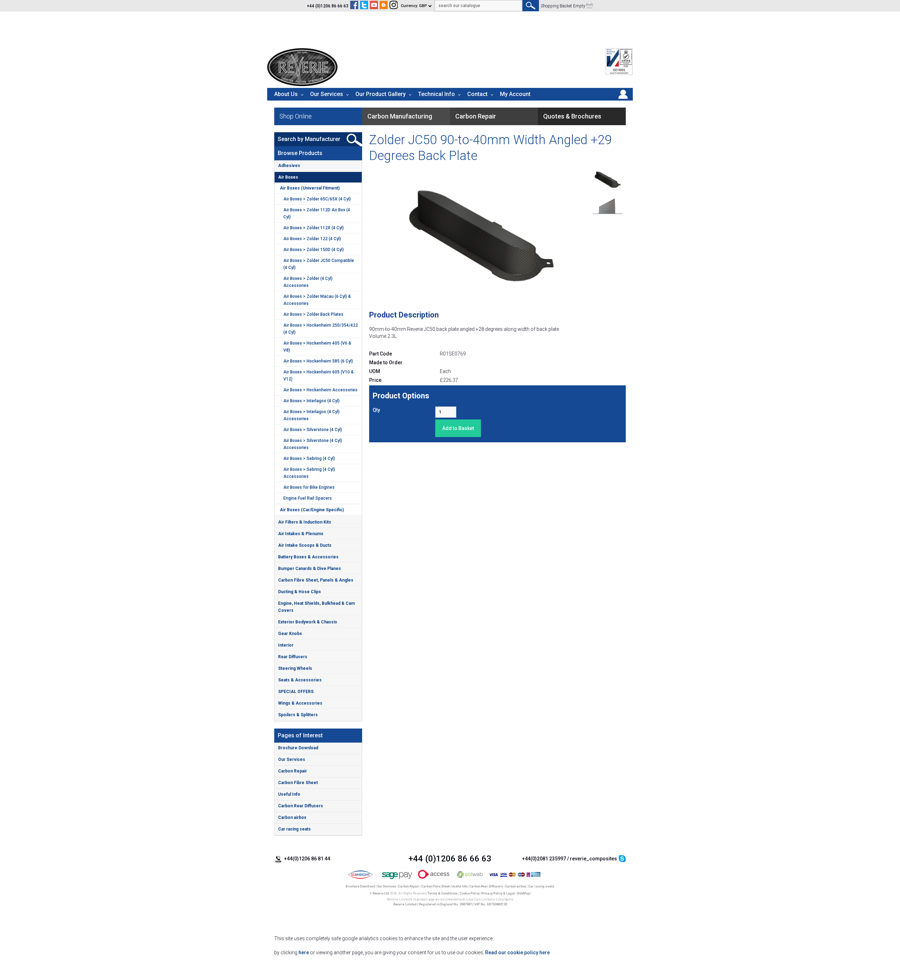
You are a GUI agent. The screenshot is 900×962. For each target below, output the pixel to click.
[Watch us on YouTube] (374, 6)
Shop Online (295, 116)
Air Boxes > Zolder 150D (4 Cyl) (313, 249)
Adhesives (289, 165)
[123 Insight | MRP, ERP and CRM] (360, 879)
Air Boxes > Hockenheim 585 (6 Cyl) (318, 361)
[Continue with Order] (589, 6)
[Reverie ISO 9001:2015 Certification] (619, 73)
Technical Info (436, 94)
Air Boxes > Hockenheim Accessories (320, 389)
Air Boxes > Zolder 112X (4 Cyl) (313, 227)
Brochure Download (298, 747)
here (303, 952)
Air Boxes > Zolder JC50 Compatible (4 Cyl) (318, 264)
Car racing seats (294, 829)
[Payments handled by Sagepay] (397, 879)
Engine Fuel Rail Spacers (307, 498)
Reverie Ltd (381, 893)
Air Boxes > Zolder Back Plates (313, 314)
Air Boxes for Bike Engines (309, 487)
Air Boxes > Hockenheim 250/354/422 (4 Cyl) (320, 329)
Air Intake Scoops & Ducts (305, 545)
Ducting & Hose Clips (299, 591)
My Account (515, 94)
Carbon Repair (292, 771)
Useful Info (289, 794)
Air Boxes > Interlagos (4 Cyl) (311, 400)
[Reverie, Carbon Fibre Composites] (302, 84)
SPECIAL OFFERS (296, 691)
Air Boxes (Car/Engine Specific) (312, 509)
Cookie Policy (469, 893)
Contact (477, 94)
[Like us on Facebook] (354, 6)
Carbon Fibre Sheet (298, 782)
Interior (286, 645)
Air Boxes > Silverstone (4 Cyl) (312, 429)
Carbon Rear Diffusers (300, 805)
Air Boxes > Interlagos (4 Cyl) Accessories (311, 415)
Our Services (326, 94)
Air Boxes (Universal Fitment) (310, 188)
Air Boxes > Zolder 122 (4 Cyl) (312, 238)
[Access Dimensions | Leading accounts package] (433, 879)
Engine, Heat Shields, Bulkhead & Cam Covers (316, 607)
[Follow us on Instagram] (394, 6)
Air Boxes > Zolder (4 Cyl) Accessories (308, 282)
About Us (286, 94)
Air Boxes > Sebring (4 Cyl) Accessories (309, 473)
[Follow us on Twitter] (364, 6)
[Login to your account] (623, 99)
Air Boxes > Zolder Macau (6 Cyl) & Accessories (317, 300)
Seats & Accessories (300, 680)
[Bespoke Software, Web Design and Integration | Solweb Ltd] (470, 879)
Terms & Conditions (443, 893)
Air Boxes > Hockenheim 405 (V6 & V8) (317, 347)
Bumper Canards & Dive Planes (309, 568)
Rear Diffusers (292, 656)
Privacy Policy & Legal (498, 893)
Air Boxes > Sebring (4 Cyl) (309, 458)
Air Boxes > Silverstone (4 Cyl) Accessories (312, 444)
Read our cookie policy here (517, 952)
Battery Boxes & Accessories (308, 556)
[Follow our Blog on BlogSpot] (384, 6)
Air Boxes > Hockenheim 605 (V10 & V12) (318, 375)
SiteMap (523, 893)
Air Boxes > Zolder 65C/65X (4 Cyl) (317, 199)
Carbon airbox (292, 817)
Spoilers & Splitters (298, 714)
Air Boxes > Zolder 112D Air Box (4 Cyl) (316, 213)
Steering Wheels (295, 668)
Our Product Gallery (380, 94)
